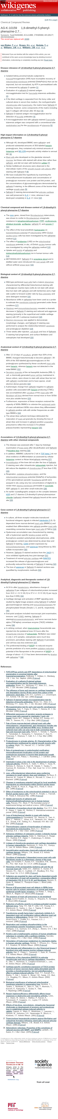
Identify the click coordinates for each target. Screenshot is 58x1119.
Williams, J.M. (10, 47)
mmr (12, 215)
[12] (14, 239)
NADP (31, 646)
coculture (27, 355)
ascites (42, 244)
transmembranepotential (17, 233)
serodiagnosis (33, 125)
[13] (48, 247)
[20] (31, 337)
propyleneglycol (41, 259)
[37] (35, 643)
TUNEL (21, 616)
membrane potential (27, 302)
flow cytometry (45, 294)
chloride (9, 497)
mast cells (28, 282)
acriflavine (26, 224)
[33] (39, 570)
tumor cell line (36, 375)
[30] (25, 549)
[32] (54, 564)
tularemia (46, 125)
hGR (8, 494)
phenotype (49, 282)
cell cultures (46, 169)
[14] (7, 256)
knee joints (23, 448)
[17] (16, 305)
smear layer (25, 265)
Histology (10, 308)
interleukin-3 (44, 520)
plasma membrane (25, 486)
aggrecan (34, 547)
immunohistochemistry (27, 308)
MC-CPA (22, 151)
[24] (19, 413)
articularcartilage (31, 558)
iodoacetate (41, 465)
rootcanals (41, 262)
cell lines (18, 395)
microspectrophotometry (23, 619)
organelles (48, 422)
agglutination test (13, 125)
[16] (29, 297)
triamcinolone (33, 628)
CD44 (25, 544)
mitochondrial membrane (16, 82)
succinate (49, 486)
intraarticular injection (15, 634)
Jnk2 (48, 552)
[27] (50, 459)
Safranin (51, 105)
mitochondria (35, 233)
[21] (19, 369)
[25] (40, 428)
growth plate (19, 189)
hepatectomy (23, 587)
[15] (32, 265)
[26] (28, 451)
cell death (34, 332)
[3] (42, 111)
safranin (23, 87)
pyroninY (49, 224)
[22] (29, 384)
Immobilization (12, 462)
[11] (7, 227)
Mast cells (10, 157)
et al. (16, 45)
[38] (21, 657)
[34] (22, 596)
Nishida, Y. (41, 45)
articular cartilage (46, 192)
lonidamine (22, 241)
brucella (20, 117)
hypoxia (9, 79)
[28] (45, 489)
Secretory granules (14, 372)
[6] (11, 154)
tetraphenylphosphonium (28, 221)
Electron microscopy (14, 320)
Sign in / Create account (50, 1)
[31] (46, 555)
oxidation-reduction (46, 648)
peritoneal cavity (48, 404)
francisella (33, 93)
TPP (42, 221)
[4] (34, 117)
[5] (51, 125)
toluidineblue (13, 451)
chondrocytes (12, 105)
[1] (37, 87)
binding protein (35, 535)
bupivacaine (39, 230)
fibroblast (10, 395)
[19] (31, 329)
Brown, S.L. (24, 45)
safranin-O (23, 90)
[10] (40, 198)
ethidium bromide (13, 224)
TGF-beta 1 (46, 454)
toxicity (19, 250)
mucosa (9, 160)
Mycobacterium (37, 215)
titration (54, 654)
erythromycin (50, 221)
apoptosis (50, 326)
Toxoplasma (36, 480)
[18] (40, 317)
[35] (7, 611)
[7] (49, 163)
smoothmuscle (34, 169)
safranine (51, 236)
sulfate (44, 163)
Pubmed (36, 678)
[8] (27, 172)
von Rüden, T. (7, 45)
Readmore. (48, 60)
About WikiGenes (24, 1041)
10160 (26, 39)
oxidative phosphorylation (28, 474)
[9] (26, 189)
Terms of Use (10, 1043)
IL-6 (26, 195)
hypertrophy (27, 105)
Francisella (50, 120)
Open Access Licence (38, 1041)
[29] (11, 500)
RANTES (47, 558)
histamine (10, 151)
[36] (13, 625)
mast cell (21, 419)
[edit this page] (51, 20)
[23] (29, 398)
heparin (48, 145)
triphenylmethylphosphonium (18, 253)
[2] (7, 96)
